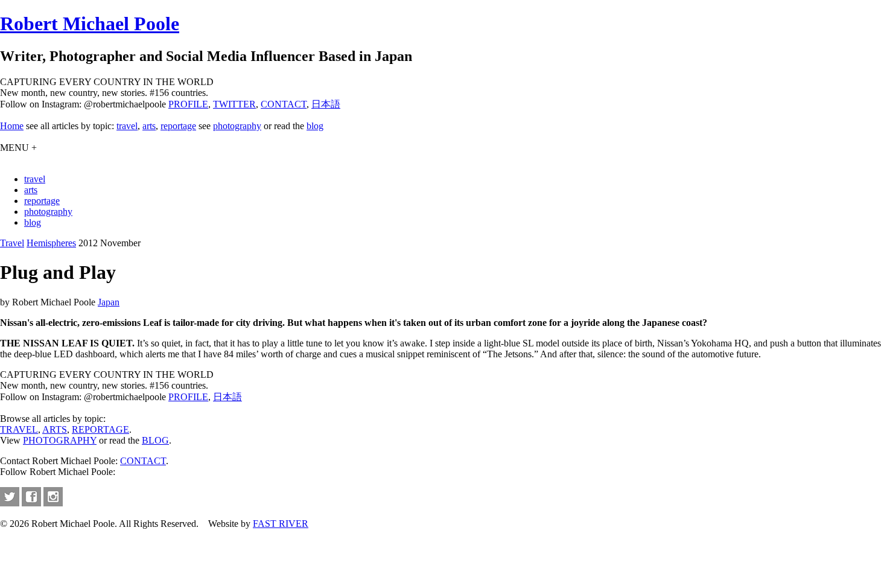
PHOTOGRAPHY (60, 440)
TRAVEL (19, 429)
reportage (178, 126)
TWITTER (234, 104)
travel (127, 126)
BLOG (155, 440)
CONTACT (284, 104)
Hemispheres (51, 243)
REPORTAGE (100, 429)
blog (315, 126)
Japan (108, 302)
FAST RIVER (280, 523)
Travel (12, 243)
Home (12, 126)
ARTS (54, 429)
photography (237, 126)
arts (149, 126)
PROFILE (188, 104)
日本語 (325, 104)
